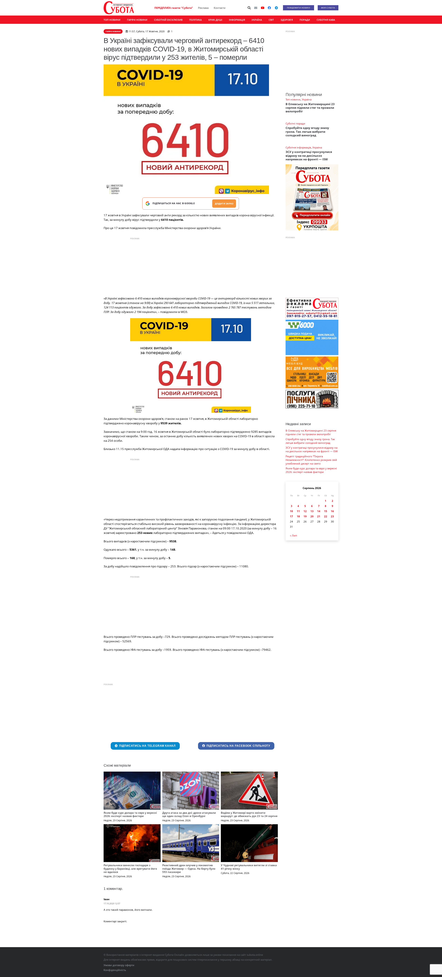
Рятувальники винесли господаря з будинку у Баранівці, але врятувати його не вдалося (130, 868)
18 (298, 516)
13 (312, 511)
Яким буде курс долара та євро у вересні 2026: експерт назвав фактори (130, 814)
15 (325, 511)
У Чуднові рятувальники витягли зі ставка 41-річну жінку (249, 866)
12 (305, 511)
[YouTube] (263, 8)
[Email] (256, 8)
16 (332, 511)
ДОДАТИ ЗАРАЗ (224, 203)
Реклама (203, 7)
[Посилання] (119, 7)
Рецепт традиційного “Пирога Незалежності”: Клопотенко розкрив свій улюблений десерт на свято (311, 459)
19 (305, 516)
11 (298, 511)
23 (332, 516)
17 (291, 516)
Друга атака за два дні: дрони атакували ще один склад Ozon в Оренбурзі (189, 814)
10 (291, 511)
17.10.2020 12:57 (112, 903)
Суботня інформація (298, 147)
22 (325, 516)
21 (318, 516)
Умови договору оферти (119, 965)
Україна (306, 99)
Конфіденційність (115, 970)
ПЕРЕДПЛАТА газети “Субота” (173, 7)
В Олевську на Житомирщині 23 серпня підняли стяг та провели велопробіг (310, 107)
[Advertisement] (190, 266)
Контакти (219, 7)
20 (312, 516)
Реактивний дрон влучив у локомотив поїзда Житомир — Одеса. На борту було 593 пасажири (188, 868)
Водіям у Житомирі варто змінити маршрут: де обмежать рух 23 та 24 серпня (249, 814)
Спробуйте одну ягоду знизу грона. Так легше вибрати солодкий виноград (307, 131)
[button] (249, 7)
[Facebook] (269, 8)
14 (318, 511)
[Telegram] (276, 8)
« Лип (293, 535)
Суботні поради (295, 123)
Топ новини (293, 99)
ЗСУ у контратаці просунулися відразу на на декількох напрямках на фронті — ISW (309, 155)
